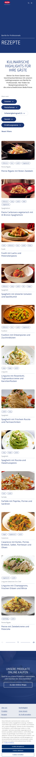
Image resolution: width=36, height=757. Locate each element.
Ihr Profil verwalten (25, 714)
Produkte (4, 711)
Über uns (4, 708)
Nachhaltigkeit (23, 708)
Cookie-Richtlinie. (9, 743)
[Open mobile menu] (31, 3)
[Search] (28, 3)
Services (4, 718)
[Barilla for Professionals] (7, 3)
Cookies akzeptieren (18, 746)
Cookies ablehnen (18, 750)
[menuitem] (4, 708)
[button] (18, 684)
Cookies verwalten (17, 755)
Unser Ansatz (23, 711)
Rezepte (4, 714)
